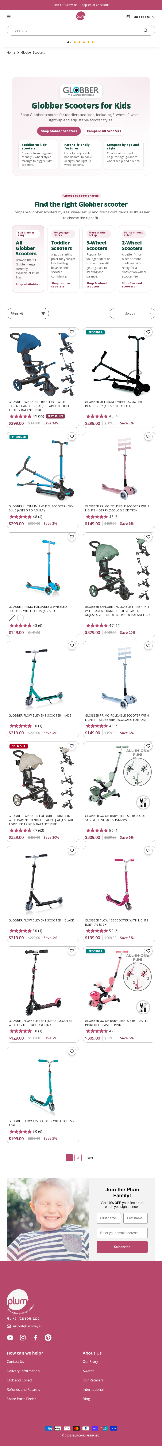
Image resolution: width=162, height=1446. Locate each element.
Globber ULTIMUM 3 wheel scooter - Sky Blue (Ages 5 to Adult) (41, 508)
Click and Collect (19, 1380)
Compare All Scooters (104, 131)
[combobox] (76, 30)
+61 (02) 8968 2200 (26, 1318)
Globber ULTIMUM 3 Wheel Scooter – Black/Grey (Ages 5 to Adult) (114, 404)
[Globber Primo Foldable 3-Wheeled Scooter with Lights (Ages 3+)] (43, 568)
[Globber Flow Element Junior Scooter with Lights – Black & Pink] (43, 982)
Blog (86, 1398)
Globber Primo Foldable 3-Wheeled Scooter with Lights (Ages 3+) (38, 609)
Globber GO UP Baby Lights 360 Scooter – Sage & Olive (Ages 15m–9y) (118, 818)
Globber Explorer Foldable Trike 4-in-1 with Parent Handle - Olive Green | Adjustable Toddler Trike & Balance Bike (118, 611)
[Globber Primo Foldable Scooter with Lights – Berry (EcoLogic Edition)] (119, 468)
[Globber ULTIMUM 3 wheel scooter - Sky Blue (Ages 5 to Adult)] (43, 468)
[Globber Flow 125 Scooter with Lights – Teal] (43, 1083)
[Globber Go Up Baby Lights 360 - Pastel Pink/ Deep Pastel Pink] (119, 982)
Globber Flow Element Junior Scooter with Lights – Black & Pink (40, 1023)
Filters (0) (16, 313)
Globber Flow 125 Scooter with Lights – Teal (41, 1123)
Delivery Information (23, 1371)
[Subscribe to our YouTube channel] (10, 1337)
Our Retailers (93, 1380)
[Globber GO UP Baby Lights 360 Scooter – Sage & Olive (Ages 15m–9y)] (119, 777)
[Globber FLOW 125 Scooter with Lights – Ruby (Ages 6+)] (119, 882)
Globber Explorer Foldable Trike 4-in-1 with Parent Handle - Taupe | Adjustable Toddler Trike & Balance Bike (42, 820)
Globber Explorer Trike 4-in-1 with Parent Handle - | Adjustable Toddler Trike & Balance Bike (40, 406)
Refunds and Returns (23, 1389)
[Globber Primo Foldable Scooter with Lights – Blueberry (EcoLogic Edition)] (119, 677)
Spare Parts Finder (21, 1398)
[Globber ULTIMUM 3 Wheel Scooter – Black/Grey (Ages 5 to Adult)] (119, 363)
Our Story (90, 1361)
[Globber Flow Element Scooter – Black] (43, 882)
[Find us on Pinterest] (48, 1337)
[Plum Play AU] (81, 16)
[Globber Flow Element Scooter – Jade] (43, 677)
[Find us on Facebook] (35, 1337)
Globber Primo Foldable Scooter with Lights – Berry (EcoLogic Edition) (117, 508)
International (93, 1389)
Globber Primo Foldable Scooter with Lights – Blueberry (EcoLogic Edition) (117, 717)
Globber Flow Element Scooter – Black (41, 920)
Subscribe (122, 1247)
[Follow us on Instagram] (22, 1337)
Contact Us (15, 1361)
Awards (88, 1371)
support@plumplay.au (27, 1326)
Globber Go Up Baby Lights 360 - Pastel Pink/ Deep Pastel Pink (116, 1023)
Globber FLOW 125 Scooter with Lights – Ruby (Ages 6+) (118, 922)
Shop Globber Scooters (59, 131)
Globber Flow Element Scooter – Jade (40, 715)
